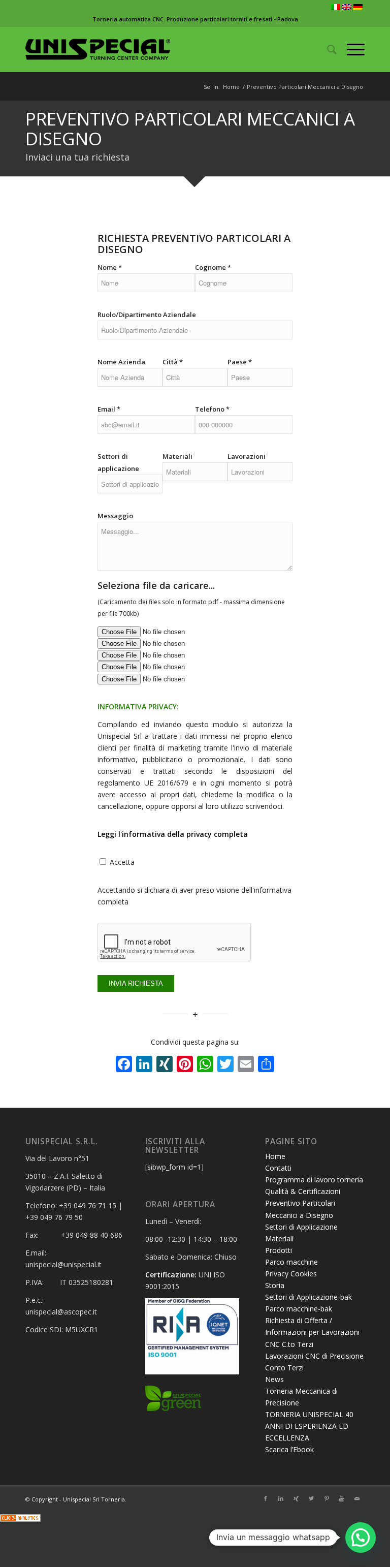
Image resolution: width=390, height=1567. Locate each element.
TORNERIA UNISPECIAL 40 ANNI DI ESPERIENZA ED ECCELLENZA (309, 1426)
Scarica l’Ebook (289, 1449)
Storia (274, 1285)
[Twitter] (311, 1498)
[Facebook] (265, 1498)
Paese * (240, 361)
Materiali (177, 456)
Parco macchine (291, 1262)
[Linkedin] (280, 1498)
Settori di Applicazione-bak (308, 1297)
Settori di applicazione (118, 462)
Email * (109, 409)
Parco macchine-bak (298, 1308)
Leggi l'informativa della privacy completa (173, 834)
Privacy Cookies (291, 1273)
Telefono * (212, 409)
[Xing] (296, 1498)
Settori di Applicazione (301, 1227)
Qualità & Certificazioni (302, 1191)
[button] (360, 1537)
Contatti (278, 1168)
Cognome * (213, 267)
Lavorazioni (247, 456)
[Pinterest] (326, 1498)
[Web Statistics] (20, 1519)
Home (231, 86)
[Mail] (357, 1498)
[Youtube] (341, 1498)
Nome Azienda (121, 361)
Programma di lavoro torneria (314, 1179)
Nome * (110, 267)
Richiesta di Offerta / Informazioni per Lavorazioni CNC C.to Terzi (312, 1332)
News (274, 1379)
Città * (172, 361)
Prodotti (278, 1250)
